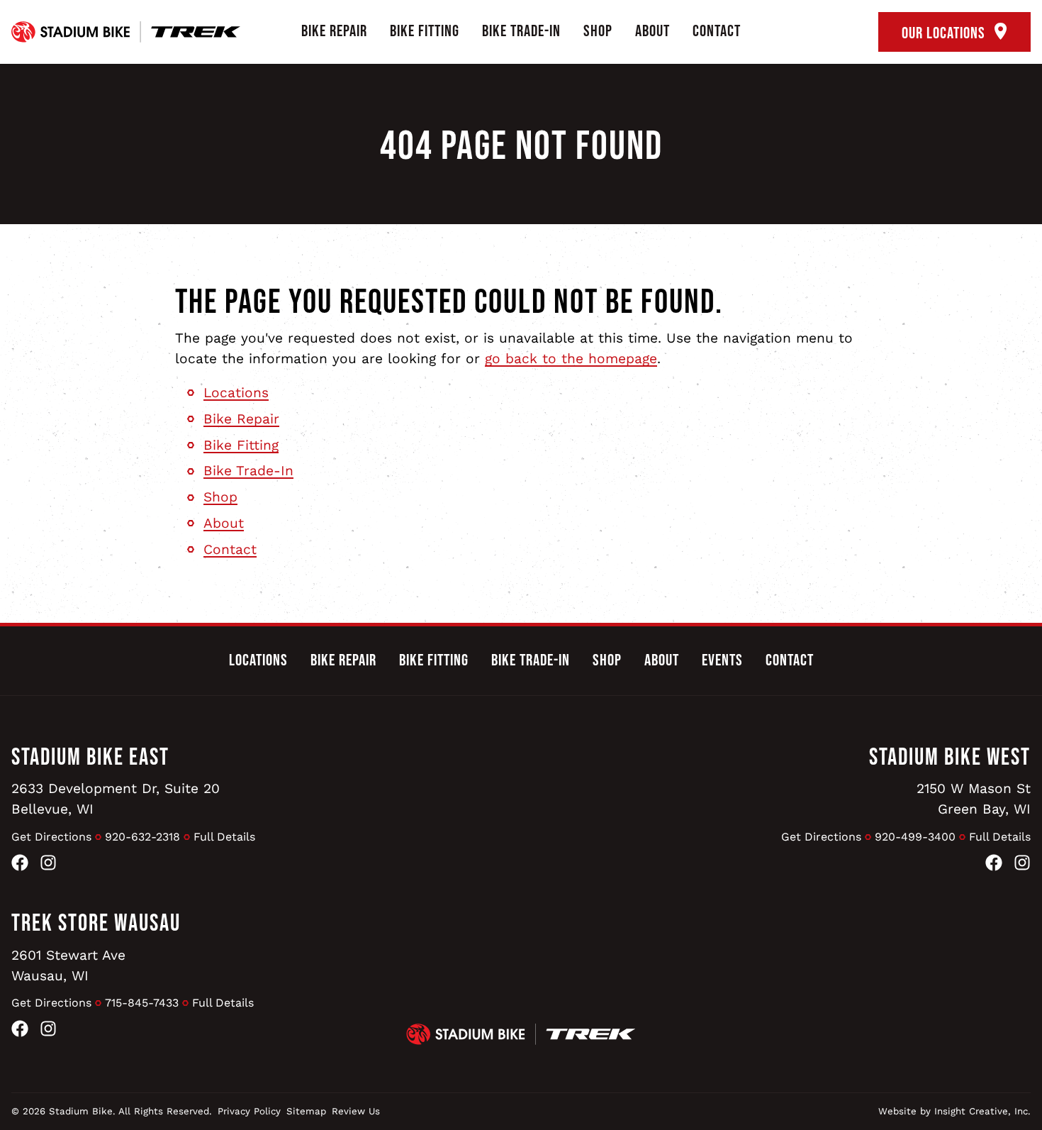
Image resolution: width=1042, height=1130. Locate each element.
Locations (236, 392)
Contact (717, 31)
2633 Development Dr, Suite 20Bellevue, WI (115, 798)
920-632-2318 (142, 836)
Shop (597, 31)
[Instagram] (48, 865)
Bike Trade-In (521, 31)
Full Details (224, 836)
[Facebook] (19, 865)
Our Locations (945, 33)
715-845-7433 (142, 1002)
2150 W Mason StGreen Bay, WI (974, 798)
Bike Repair (334, 31)
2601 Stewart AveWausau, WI (68, 965)
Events (722, 660)
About (652, 31)
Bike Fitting (424, 31)
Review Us (356, 1111)
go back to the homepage (571, 358)
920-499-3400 (915, 836)
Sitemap (306, 1111)
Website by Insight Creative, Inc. (954, 1111)
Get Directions (51, 836)
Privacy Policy (249, 1111)
